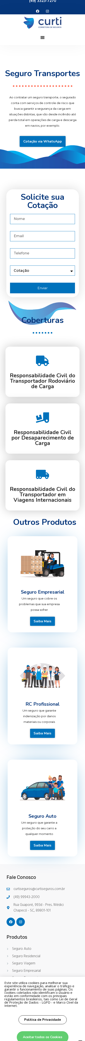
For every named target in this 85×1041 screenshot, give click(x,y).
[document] (42, 520)
